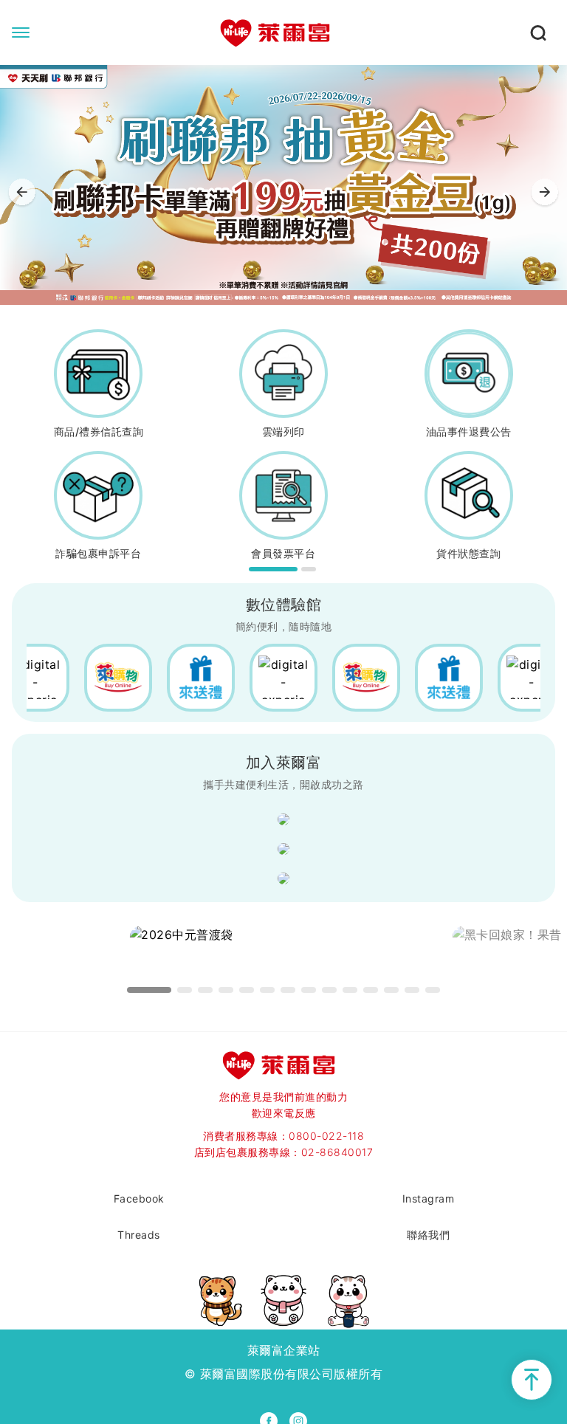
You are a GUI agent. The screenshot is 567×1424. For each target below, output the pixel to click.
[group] (283, 185)
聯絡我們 (428, 1234)
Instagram (428, 1198)
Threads (138, 1234)
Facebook (139, 1198)
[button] (545, 193)
